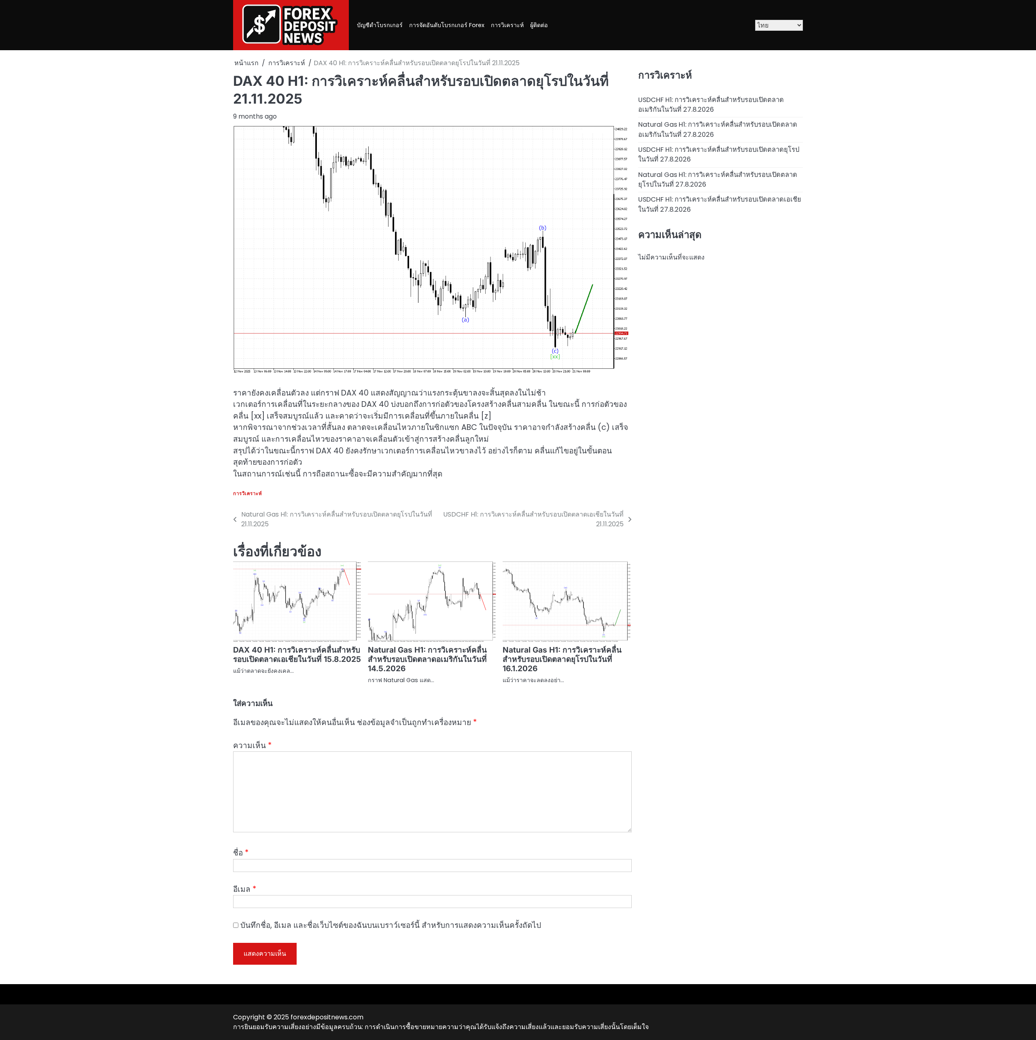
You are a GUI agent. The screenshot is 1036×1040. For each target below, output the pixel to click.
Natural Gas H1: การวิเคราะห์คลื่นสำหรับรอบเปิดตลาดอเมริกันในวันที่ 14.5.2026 (427, 659)
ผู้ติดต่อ (539, 25)
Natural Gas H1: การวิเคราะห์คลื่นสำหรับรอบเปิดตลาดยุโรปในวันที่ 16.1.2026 (562, 659)
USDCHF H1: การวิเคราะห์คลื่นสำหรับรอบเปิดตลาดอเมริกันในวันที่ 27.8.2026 (711, 104)
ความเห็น (252, 745)
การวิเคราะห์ (507, 25)
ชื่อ (240, 852)
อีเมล (244, 889)
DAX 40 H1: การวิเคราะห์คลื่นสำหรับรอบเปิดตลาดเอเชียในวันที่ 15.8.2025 (297, 654)
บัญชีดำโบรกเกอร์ (380, 25)
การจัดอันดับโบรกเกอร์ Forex (446, 25)
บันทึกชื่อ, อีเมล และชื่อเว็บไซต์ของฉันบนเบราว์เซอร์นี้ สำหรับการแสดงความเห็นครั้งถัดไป (390, 925)
